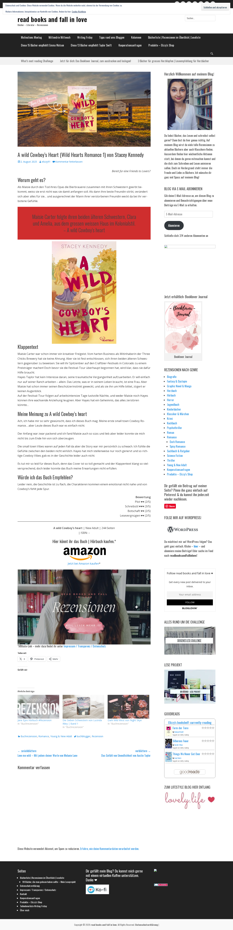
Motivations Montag (31, 37)
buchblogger (83, 736)
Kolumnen (136, 37)
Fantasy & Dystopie (177, 381)
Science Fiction (175, 456)
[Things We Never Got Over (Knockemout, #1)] (168, 761)
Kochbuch (172, 423)
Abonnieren (174, 225)
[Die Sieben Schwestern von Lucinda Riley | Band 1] (83, 707)
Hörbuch (171, 395)
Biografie (171, 377)
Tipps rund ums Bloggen (111, 37)
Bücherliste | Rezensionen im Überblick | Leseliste (174, 37)
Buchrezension (29, 736)
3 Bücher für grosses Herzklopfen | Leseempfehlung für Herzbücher (173, 61)
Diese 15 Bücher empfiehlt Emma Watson (42, 45)
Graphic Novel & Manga (179, 386)
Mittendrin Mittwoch (59, 37)
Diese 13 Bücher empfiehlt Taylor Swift (91, 45)
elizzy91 (46, 161)
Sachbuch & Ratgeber (178, 451)
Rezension (97, 736)
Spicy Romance (177, 446)
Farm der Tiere (180, 728)
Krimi (170, 419)
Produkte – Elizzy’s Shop (161, 45)
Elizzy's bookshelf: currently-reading (190, 722)
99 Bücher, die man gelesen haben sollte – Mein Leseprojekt (49, 882)
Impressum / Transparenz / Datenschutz (85, 646)
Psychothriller (174, 428)
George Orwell (179, 732)
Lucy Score (177, 758)
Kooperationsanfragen (130, 45)
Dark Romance (177, 442)
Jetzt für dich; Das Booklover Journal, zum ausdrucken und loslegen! (95, 61)
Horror (170, 400)
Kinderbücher (174, 409)
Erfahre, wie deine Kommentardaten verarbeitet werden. (109, 849)
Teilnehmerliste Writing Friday (33, 906)
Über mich (24, 910)
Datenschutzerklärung (30, 885)
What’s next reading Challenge (37, 61)
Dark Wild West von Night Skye (125, 720)
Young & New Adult (61, 736)
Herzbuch (172, 391)
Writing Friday (84, 37)
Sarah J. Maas (178, 745)
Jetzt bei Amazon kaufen (83, 563)
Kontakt (23, 894)
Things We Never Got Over (186, 754)
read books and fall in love (52, 19)
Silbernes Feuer (181, 741)
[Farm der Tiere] (168, 735)
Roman (170, 433)
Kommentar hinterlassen (69, 161)
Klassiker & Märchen (178, 414)
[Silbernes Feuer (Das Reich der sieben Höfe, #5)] (168, 747)
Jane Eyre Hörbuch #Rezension (35, 720)
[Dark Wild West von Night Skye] (128, 707)
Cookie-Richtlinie (79, 11)
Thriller (171, 460)
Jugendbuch (173, 404)
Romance (43, 736)
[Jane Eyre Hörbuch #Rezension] (38, 707)
